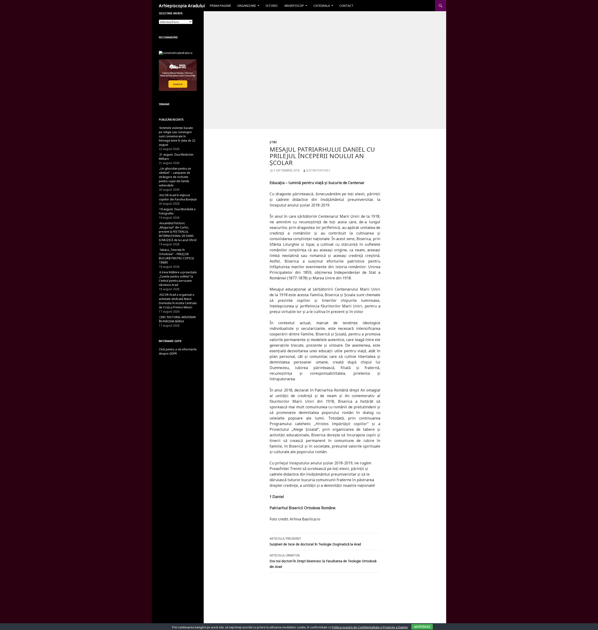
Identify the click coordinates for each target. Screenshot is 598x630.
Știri (273, 142)
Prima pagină (220, 6)
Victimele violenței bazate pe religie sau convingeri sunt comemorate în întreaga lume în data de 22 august (177, 136)
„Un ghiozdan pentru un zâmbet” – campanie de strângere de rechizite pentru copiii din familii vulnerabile (175, 177)
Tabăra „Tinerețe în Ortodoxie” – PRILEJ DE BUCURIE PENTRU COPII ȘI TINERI (176, 256)
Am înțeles (422, 626)
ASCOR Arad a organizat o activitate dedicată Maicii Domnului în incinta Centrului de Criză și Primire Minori (178, 301)
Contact (346, 6)
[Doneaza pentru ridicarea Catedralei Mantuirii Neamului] (175, 53)
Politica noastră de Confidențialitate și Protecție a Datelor (370, 627)
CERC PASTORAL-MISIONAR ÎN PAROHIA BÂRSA (177, 319)
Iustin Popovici (318, 170)
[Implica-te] (178, 75)
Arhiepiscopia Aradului (182, 5)
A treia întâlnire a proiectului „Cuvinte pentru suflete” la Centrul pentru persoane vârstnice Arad (178, 278)
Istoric (272, 6)
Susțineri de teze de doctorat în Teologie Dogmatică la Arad (315, 541)
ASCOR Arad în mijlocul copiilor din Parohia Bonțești (178, 197)
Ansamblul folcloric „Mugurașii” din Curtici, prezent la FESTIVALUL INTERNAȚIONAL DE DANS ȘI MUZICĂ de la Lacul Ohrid (177, 231)
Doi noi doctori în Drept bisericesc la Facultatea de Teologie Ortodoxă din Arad (323, 561)
